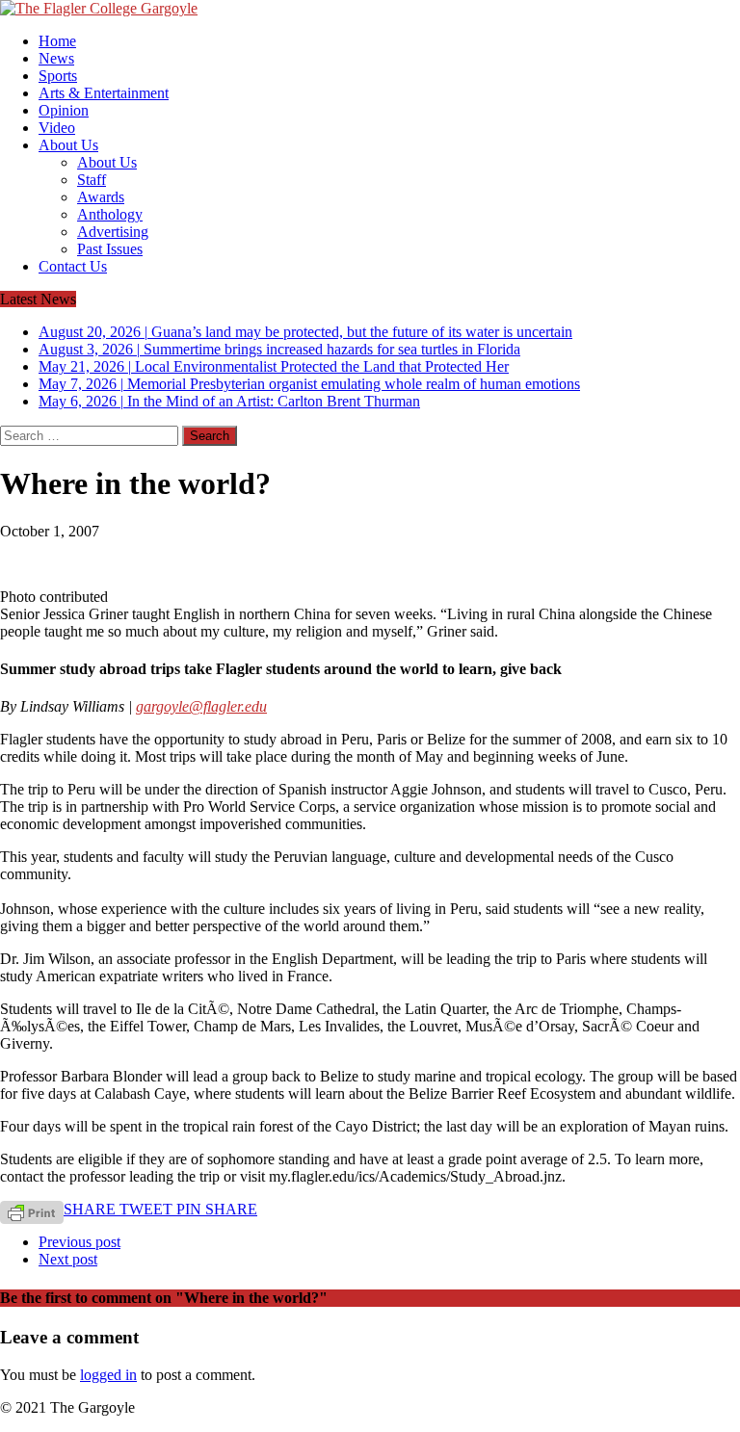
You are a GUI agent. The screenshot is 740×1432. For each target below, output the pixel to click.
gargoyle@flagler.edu (201, 706)
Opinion (64, 110)
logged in (108, 1375)
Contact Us (73, 266)
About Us (68, 145)
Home (57, 41)
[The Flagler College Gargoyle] (370, 8)
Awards (100, 197)
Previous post (79, 1242)
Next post (68, 1259)
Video (57, 127)
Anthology (110, 214)
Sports (58, 75)
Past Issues (110, 249)
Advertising (112, 231)
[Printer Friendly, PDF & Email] (32, 1212)
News (56, 58)
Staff (91, 179)
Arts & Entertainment (104, 93)
